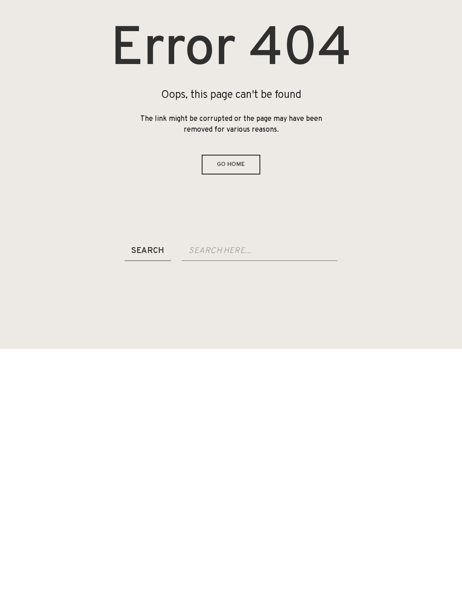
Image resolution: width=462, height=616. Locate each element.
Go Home (231, 164)
